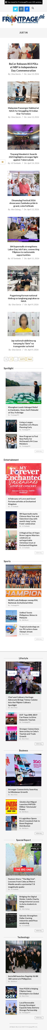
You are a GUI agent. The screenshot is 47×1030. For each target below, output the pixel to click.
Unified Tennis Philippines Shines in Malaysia (28, 615)
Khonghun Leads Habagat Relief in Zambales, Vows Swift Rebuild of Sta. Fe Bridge (23, 410)
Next (30, 359)
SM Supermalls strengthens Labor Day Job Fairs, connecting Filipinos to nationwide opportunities (23, 250)
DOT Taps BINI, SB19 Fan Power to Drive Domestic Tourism (28, 717)
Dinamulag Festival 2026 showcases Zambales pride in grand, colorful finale (23, 203)
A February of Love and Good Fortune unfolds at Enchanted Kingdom (22, 501)
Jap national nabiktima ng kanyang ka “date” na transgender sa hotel (23, 343)
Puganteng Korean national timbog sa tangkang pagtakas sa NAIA (23, 298)
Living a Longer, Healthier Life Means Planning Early (28, 424)
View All (39, 451)
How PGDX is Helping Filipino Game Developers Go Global (29, 991)
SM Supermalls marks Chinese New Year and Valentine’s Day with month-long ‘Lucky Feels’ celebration (29, 519)
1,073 (22, 359)
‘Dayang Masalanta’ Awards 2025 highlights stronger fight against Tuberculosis (23, 157)
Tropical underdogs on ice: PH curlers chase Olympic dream (29, 629)
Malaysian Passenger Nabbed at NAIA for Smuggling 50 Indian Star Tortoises (23, 111)
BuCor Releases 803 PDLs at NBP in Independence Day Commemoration (23, 67)
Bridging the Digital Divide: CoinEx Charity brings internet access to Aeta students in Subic (29, 901)
